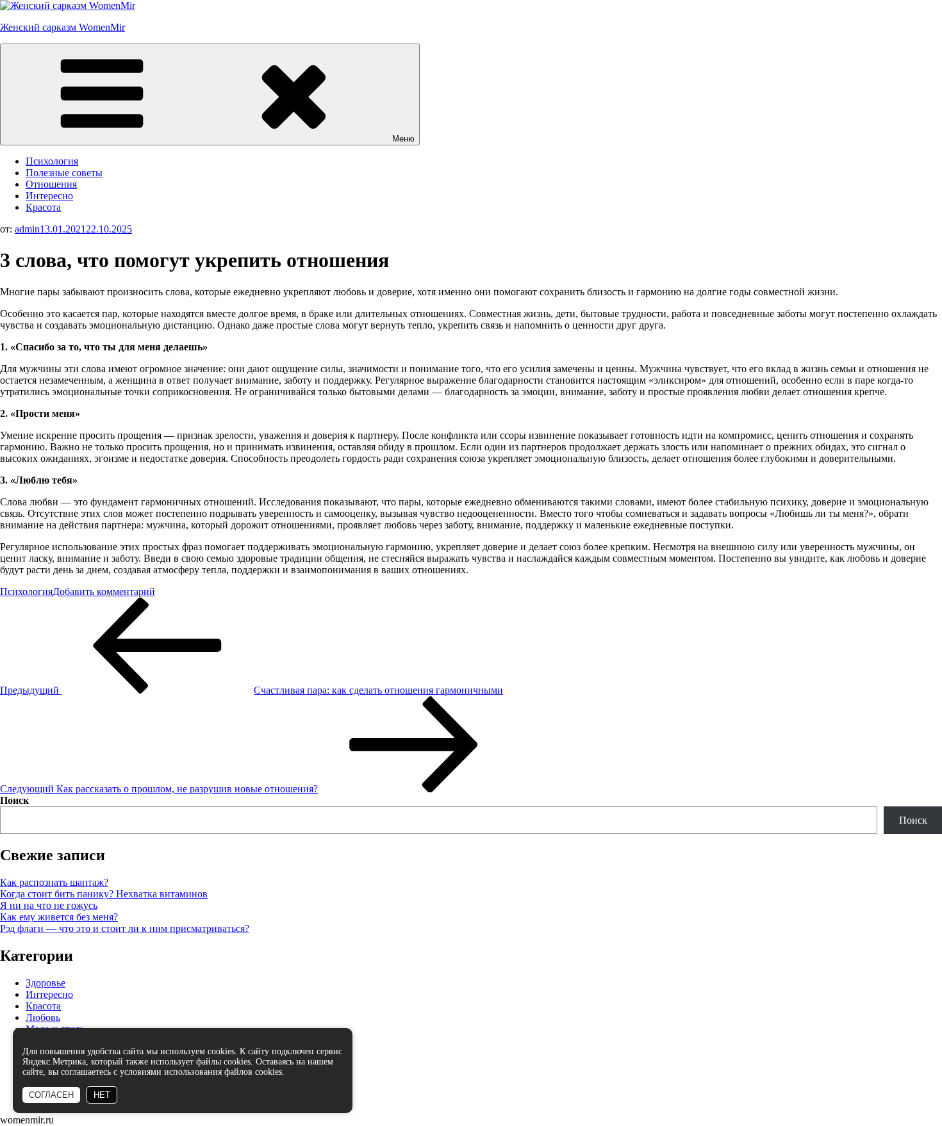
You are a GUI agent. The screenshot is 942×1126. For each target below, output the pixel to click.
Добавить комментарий (104, 591)
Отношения (51, 184)
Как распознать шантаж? (54, 882)
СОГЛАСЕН (51, 1095)
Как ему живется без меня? (59, 916)
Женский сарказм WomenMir (62, 27)
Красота (43, 207)
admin (27, 229)
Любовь (43, 1017)
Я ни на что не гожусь (48, 905)
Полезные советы (64, 172)
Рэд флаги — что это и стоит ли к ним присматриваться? (124, 928)
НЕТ (102, 1095)
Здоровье (45, 982)
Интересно (49, 195)
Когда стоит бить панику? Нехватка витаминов (104, 893)
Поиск (14, 800)
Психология (52, 161)
